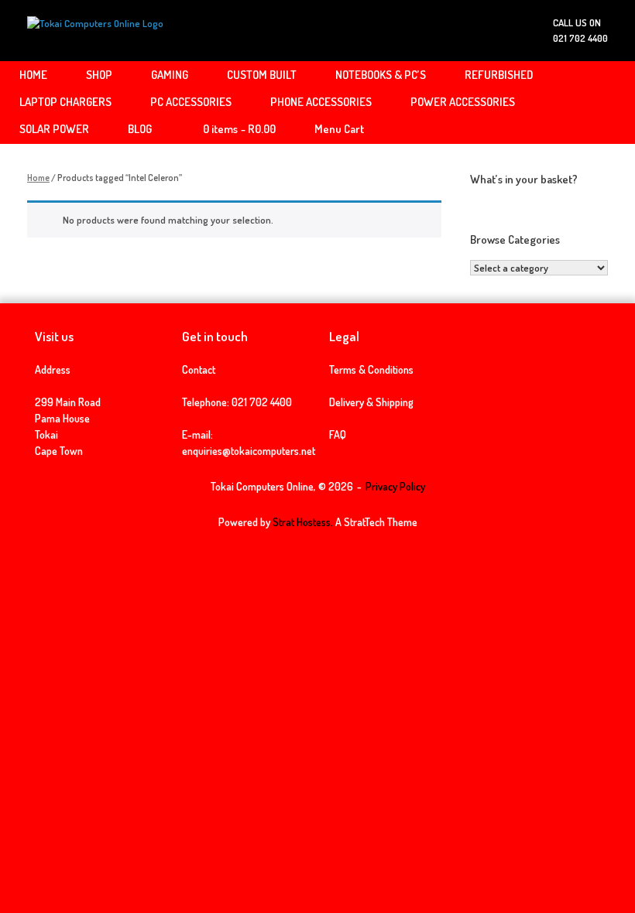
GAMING (169, 74)
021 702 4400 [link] (262, 402)
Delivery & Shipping (371, 402)
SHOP (99, 74)
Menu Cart (339, 128)
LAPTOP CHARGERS (65, 101)
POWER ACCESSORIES (462, 101)
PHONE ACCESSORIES (321, 101)
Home (38, 177)
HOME (33, 74)
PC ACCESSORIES (191, 101)
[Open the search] (612, 102)
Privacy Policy (395, 486)
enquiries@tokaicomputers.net (248, 450)
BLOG (140, 128)
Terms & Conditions (371, 369)
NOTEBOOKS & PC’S (380, 74)
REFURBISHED (499, 74)
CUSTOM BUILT (262, 74)
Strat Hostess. (303, 521)
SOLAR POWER (54, 128)
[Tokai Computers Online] (95, 30)
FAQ (337, 434)
